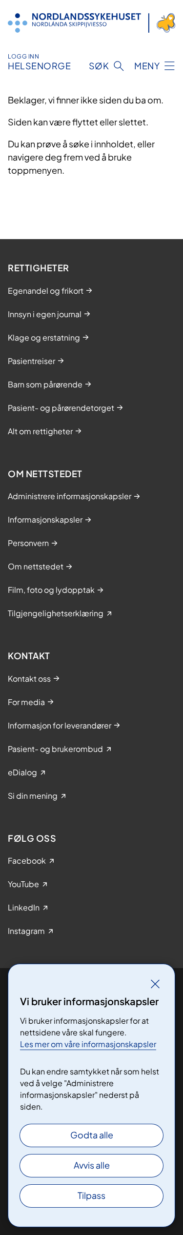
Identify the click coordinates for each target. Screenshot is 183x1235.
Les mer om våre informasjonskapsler (88, 1044)
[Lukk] (155, 984)
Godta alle (91, 1134)
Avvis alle (92, 1165)
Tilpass (91, 1195)
